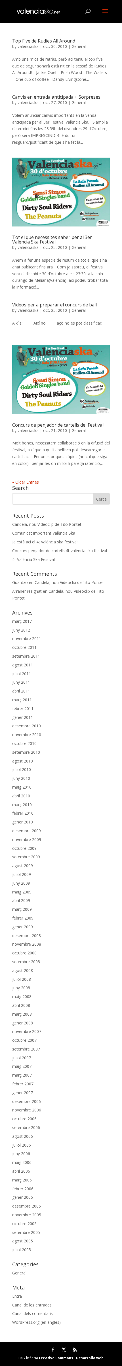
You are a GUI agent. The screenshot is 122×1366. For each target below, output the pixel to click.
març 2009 (22, 909)
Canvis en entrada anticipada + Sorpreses (56, 97)
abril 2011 (21, 691)
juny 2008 (21, 987)
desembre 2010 (26, 725)
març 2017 (22, 621)
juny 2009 (21, 883)
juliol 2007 (21, 1057)
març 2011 (22, 699)
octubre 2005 (24, 1223)
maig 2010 (21, 787)
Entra (17, 1296)
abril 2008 (21, 1005)
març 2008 (22, 1014)
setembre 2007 (26, 1049)
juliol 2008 (21, 979)
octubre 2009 (24, 848)
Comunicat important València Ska (43, 533)
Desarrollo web (90, 1358)
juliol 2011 (21, 673)
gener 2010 (22, 822)
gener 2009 (22, 926)
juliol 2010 (21, 769)
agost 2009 (22, 865)
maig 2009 (21, 892)
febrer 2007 (22, 1084)
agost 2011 (22, 665)
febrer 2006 (22, 1188)
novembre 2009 (26, 839)
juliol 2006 (21, 1145)
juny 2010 (21, 778)
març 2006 (22, 1180)
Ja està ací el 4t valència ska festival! (45, 542)
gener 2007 (22, 1092)
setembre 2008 (26, 961)
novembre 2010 (26, 734)
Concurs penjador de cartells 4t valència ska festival (59, 550)
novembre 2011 (26, 638)
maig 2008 (21, 996)
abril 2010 (21, 796)
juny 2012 (21, 630)
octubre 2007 (24, 1040)
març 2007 (22, 1075)
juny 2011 (21, 682)
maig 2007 (21, 1066)
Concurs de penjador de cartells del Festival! (58, 425)
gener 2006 (22, 1197)
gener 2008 (22, 1023)
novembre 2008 (26, 944)
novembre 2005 (26, 1214)
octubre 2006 (24, 1118)
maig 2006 (21, 1162)
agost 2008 (22, 970)
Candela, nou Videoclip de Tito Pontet (46, 524)
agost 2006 (22, 1136)
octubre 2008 (24, 953)
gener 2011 (22, 717)
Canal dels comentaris (32, 1313)
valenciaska (28, 46)
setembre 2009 (26, 856)
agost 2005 (22, 1241)
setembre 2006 (26, 1127)
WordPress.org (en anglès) (36, 1322)
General (78, 46)
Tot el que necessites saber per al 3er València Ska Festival (52, 239)
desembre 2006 (26, 1101)
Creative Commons (56, 1358)
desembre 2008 (26, 935)
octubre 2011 (24, 647)
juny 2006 (21, 1153)
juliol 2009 (21, 874)
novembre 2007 (26, 1031)
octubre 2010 (24, 743)
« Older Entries (25, 482)
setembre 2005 (26, 1232)
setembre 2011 (26, 656)
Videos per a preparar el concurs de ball (54, 305)
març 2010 (22, 804)
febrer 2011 (22, 708)
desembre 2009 (26, 830)
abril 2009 (21, 900)
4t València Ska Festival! (34, 559)
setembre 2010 (26, 752)
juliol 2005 (21, 1249)
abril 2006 (21, 1171)
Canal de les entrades (32, 1305)
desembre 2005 (26, 1206)
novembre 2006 (26, 1110)
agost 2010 (22, 761)
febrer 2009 (22, 918)
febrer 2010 (22, 813)
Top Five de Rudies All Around (43, 41)
